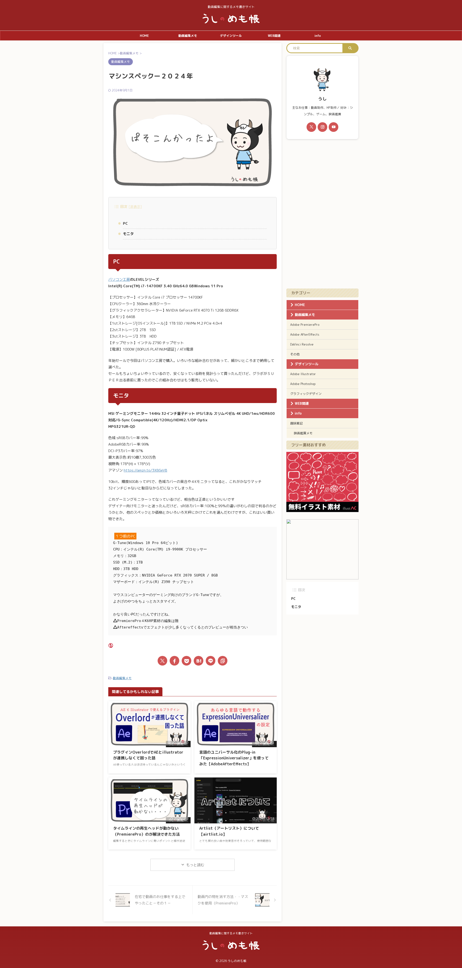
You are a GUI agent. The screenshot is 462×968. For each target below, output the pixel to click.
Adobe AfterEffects (304, 334)
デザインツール (231, 35)
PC (125, 223)
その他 (295, 354)
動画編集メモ (187, 35)
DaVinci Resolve (302, 344)
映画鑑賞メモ (303, 433)
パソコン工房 (119, 279)
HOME (144, 35)
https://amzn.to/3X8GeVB (145, 470)
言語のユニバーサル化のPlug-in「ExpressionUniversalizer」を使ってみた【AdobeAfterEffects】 (234, 758)
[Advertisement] (322, 214)
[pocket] (186, 661)
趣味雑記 (296, 423)
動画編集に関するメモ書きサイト (231, 933)
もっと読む (195, 864)
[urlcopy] (222, 661)
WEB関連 (274, 35)
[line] (210, 661)
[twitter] (162, 661)
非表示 (135, 206)
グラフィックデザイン (305, 393)
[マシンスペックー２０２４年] (198, 661)
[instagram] (322, 127)
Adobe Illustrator (303, 374)
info (317, 35)
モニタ (128, 233)
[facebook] (174, 661)
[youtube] (333, 127)
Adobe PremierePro (304, 324)
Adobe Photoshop (303, 384)
